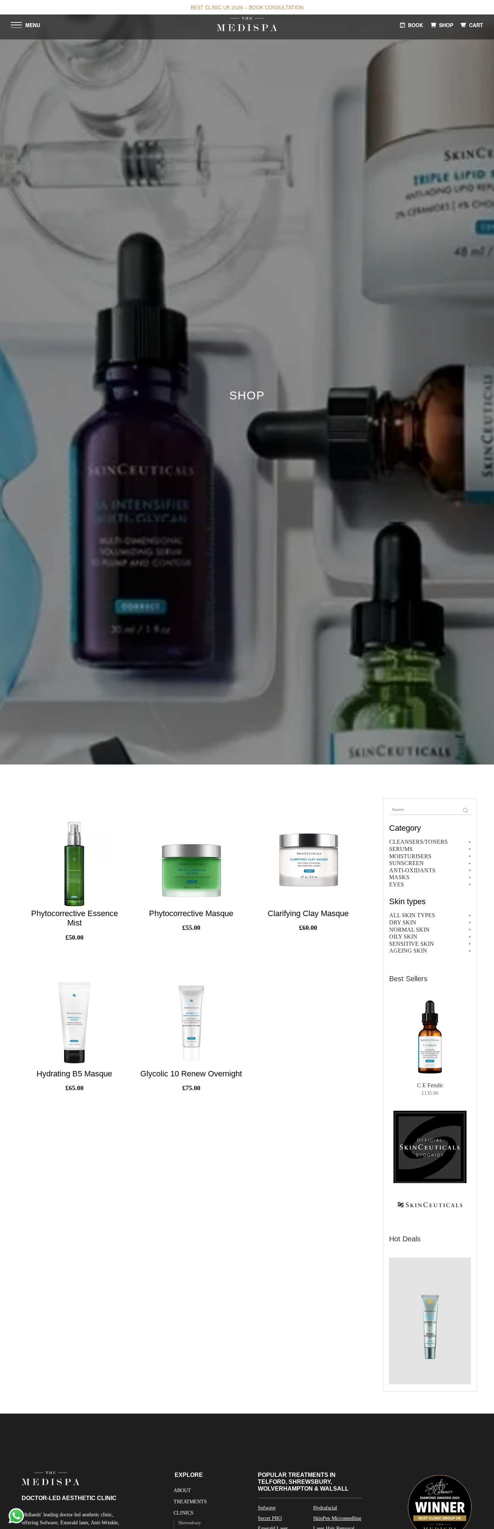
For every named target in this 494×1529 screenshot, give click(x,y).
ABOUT (182, 1490)
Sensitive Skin (411, 944)
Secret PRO (270, 1518)
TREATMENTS (190, 1501)
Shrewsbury (189, 1522)
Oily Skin (403, 936)
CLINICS (183, 1513)
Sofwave (267, 1508)
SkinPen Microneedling (337, 1518)
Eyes (396, 884)
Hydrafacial (325, 1508)
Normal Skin (409, 930)
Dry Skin (402, 922)
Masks (399, 877)
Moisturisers (410, 856)
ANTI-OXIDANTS (412, 870)
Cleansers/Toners (418, 842)
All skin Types (412, 915)
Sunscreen (406, 863)
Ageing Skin (408, 951)
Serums (401, 849)
